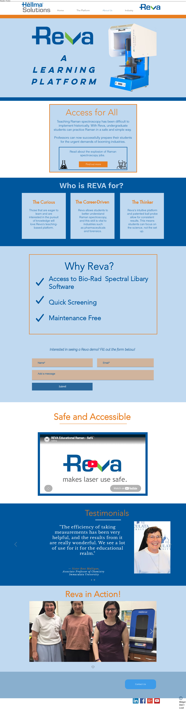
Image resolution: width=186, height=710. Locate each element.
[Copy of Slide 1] (94, 580)
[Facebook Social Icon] (143, 700)
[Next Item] (151, 631)
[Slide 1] (91, 579)
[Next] (170, 544)
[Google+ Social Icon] (150, 700)
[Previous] (16, 544)
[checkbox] (93, 667)
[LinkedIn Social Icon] (135, 700)
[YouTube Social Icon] (157, 700)
